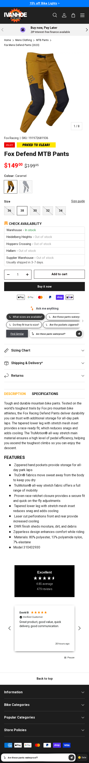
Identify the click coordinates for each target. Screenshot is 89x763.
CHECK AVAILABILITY (25, 224)
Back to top (45, 678)
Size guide (78, 201)
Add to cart (59, 274)
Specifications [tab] (45, 394)
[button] (10, 628)
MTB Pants (42, 40)
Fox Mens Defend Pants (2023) (21, 45)
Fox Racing (11, 138)
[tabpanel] (44, 477)
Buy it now (44, 286)
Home (7, 40)
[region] (44, 628)
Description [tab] (15, 394)
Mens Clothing (23, 40)
